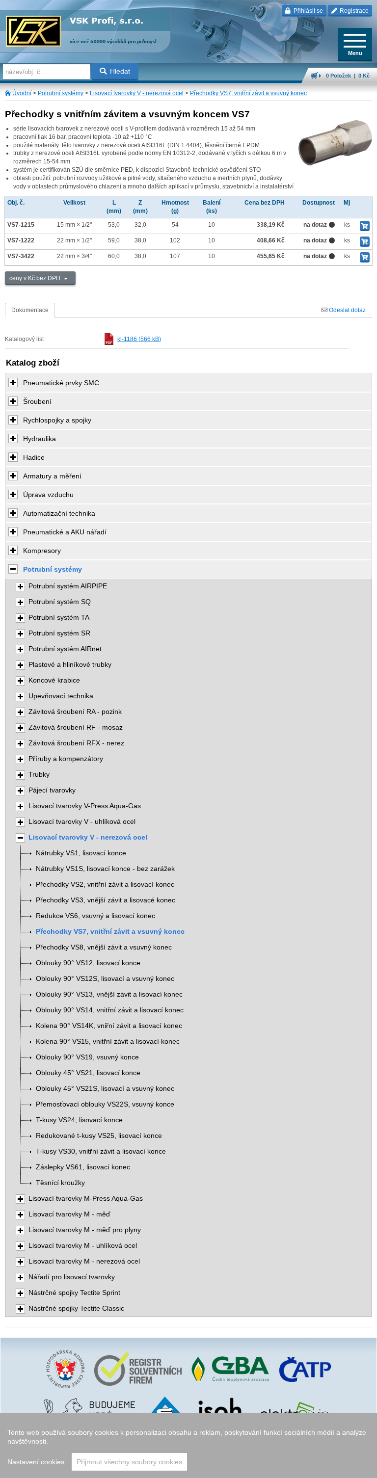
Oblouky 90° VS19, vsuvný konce (87, 1057)
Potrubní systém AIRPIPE (67, 586)
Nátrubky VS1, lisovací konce (81, 853)
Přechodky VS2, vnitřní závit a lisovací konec (105, 884)
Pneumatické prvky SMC (61, 383)
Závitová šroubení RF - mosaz (75, 727)
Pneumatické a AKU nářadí (65, 532)
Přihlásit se (307, 10)
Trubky (39, 774)
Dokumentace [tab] (30, 310)
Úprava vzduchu (48, 495)
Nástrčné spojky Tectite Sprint (74, 1292)
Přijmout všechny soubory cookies (129, 1462)
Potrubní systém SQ (59, 602)
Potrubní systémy (60, 93)
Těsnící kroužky (60, 1183)
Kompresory (42, 550)
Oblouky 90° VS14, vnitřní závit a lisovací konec (110, 1010)
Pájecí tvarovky (52, 790)
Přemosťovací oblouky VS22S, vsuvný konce (105, 1104)
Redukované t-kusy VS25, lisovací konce (99, 1135)
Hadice (34, 457)
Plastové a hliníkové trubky (69, 664)
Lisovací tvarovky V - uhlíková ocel (81, 821)
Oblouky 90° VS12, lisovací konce (88, 963)
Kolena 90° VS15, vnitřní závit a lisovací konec (108, 1041)
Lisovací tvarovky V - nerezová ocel (137, 93)
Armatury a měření (52, 476)
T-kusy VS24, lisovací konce (79, 1120)
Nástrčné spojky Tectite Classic (76, 1308)
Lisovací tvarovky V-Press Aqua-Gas (84, 806)
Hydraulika (39, 439)
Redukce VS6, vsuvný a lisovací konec (95, 916)
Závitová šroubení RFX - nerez (76, 743)
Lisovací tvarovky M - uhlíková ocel (82, 1245)
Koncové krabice (54, 680)
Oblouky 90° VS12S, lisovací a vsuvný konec (105, 978)
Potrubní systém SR (59, 633)
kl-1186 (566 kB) (139, 339)
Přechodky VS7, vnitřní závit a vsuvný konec (248, 93)
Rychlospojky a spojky (57, 420)
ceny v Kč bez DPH (35, 278)
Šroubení (37, 401)
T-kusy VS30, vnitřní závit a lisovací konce (101, 1151)
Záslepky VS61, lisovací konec (83, 1167)
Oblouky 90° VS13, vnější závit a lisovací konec (109, 994)
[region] (188, 1445)
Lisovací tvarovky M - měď (69, 1214)
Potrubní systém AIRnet (65, 649)
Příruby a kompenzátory (65, 759)
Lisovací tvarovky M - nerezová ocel (84, 1261)
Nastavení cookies (35, 1462)
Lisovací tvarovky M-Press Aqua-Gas (85, 1198)
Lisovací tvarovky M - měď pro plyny (84, 1230)
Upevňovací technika (60, 696)
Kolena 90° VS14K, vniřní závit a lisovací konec (109, 1025)
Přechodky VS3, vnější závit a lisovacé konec (105, 900)
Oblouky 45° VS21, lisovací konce (88, 1073)
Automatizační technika (59, 513)
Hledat (120, 71)
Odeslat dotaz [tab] (346, 310)
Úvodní (21, 93)
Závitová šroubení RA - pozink (75, 711)
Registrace (353, 10)
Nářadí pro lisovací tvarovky (71, 1277)
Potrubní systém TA (58, 617)
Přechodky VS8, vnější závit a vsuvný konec (104, 947)
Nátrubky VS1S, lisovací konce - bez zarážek (105, 868)
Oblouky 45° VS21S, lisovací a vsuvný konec (105, 1088)
